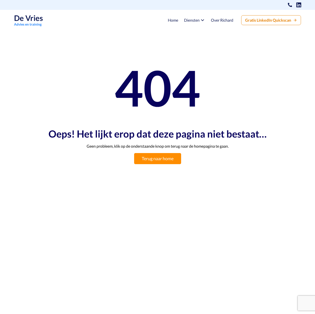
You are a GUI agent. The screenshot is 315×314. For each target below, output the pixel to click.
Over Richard (222, 20)
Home (173, 20)
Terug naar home (157, 158)
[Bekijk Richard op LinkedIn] (298, 4)
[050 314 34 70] (289, 4)
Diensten (192, 20)
